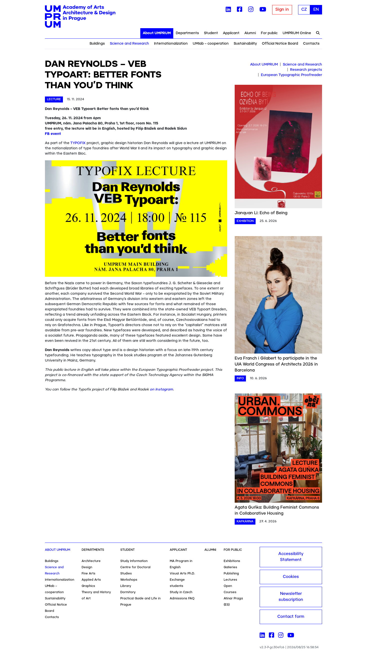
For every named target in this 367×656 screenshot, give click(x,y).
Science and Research (129, 43)
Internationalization (171, 43)
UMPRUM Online (297, 33)
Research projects (306, 70)
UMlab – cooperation (211, 43)
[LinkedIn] (228, 10)
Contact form (290, 617)
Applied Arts (91, 579)
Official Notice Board (280, 43)
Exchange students (177, 582)
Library (125, 586)
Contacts (311, 43)
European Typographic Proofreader (291, 75)
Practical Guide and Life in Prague (140, 601)
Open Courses (230, 589)
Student (211, 33)
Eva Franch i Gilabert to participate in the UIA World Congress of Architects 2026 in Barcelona (276, 364)
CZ (304, 9)
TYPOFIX (78, 143)
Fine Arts (88, 573)
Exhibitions (232, 561)
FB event (53, 134)
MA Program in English (181, 564)
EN (316, 9)
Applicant (231, 33)
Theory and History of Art (96, 595)
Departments (187, 33)
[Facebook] (239, 10)
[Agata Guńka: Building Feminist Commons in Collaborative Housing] (278, 449)
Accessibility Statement (290, 557)
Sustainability (245, 43)
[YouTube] (262, 10)
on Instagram (161, 389)
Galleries (230, 567)
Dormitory (128, 592)
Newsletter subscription (291, 597)
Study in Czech (181, 592)
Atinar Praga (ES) (233, 601)
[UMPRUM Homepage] (80, 16)
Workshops (128, 579)
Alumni (250, 33)
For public (269, 33)
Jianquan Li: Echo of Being (261, 213)
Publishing (231, 573)
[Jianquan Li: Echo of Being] (278, 147)
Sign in (282, 9)
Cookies (291, 577)
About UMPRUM (157, 33)
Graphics (88, 586)
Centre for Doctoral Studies (135, 570)
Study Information (134, 561)
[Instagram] (250, 10)
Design (87, 567)
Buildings (97, 43)
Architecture (91, 561)
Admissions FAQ (182, 598)
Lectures (230, 579)
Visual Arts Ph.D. (182, 573)
